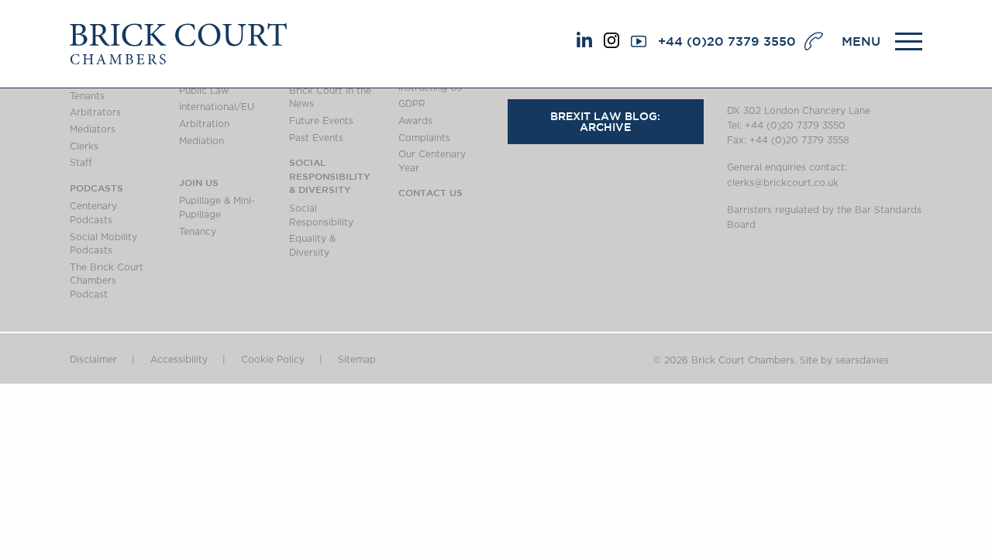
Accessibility (179, 359)
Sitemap (357, 359)
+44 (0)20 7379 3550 (727, 41)
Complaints (424, 138)
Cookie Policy (273, 359)
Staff (81, 162)
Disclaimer (93, 359)
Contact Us (430, 192)
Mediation (201, 141)
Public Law (204, 90)
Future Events (321, 121)
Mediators (92, 129)
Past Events (316, 138)
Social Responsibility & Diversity (329, 176)
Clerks (84, 146)
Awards (415, 121)
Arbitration (204, 124)
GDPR (411, 103)
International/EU (216, 107)
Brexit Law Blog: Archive (605, 121)
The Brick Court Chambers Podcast (106, 281)
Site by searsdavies (844, 360)
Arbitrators (95, 112)
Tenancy (197, 231)
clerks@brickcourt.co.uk (783, 183)
